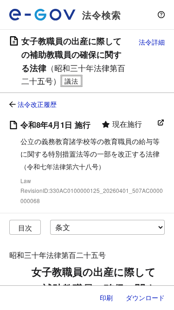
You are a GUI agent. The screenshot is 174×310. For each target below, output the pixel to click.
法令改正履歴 (37, 104)
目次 (25, 227)
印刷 (106, 297)
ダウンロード (145, 297)
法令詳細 (152, 41)
